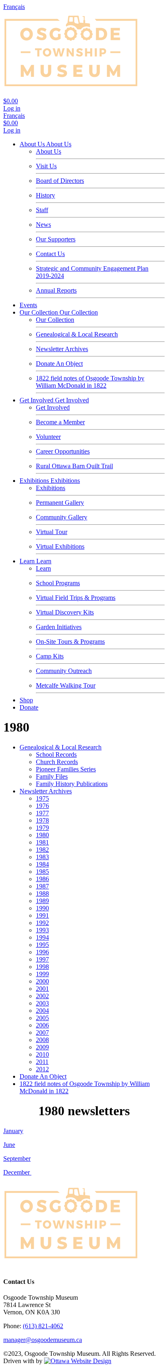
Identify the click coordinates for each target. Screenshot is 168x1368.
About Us (33, 144)
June (9, 1144)
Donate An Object (59, 363)
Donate (29, 707)
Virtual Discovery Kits (65, 612)
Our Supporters (55, 239)
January (13, 1130)
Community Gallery (61, 517)
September (17, 1158)
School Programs (58, 583)
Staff (42, 209)
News (43, 224)
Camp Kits (50, 656)
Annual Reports (56, 290)
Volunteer (48, 436)
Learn (28, 561)
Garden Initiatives (59, 626)
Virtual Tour (51, 531)
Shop (26, 700)
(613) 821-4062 (43, 1325)
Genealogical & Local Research (77, 334)
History (45, 195)
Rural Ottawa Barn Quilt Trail (74, 466)
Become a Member (60, 422)
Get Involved (37, 400)
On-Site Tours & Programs (70, 641)
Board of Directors (60, 180)
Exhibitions (35, 480)
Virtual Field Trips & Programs (75, 597)
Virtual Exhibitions (60, 546)
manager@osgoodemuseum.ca (42, 1339)
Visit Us (46, 166)
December (17, 1172)
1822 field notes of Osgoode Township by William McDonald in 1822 (90, 382)
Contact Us (50, 253)
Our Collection (40, 312)
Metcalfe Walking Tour (65, 685)
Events (28, 305)
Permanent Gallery (60, 502)
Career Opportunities (63, 451)
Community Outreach (64, 670)
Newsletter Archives (62, 348)
